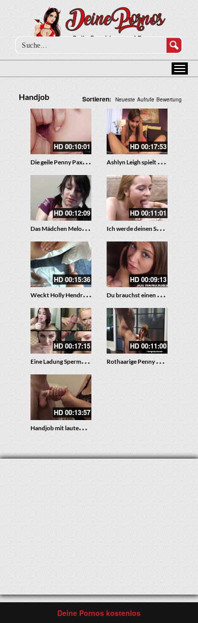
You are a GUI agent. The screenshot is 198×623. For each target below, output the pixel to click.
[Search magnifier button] (174, 45)
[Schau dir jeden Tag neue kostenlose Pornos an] (99, 26)
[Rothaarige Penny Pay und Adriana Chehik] (137, 331)
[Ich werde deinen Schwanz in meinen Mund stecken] (137, 198)
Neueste (125, 99)
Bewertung (169, 99)
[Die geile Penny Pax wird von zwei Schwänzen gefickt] (60, 131)
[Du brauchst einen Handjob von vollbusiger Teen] (137, 264)
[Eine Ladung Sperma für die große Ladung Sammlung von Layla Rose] (60, 331)
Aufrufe (145, 99)
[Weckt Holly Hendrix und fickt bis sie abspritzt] (60, 264)
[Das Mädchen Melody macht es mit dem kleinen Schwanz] (60, 198)
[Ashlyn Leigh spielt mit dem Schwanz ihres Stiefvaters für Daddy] (137, 131)
